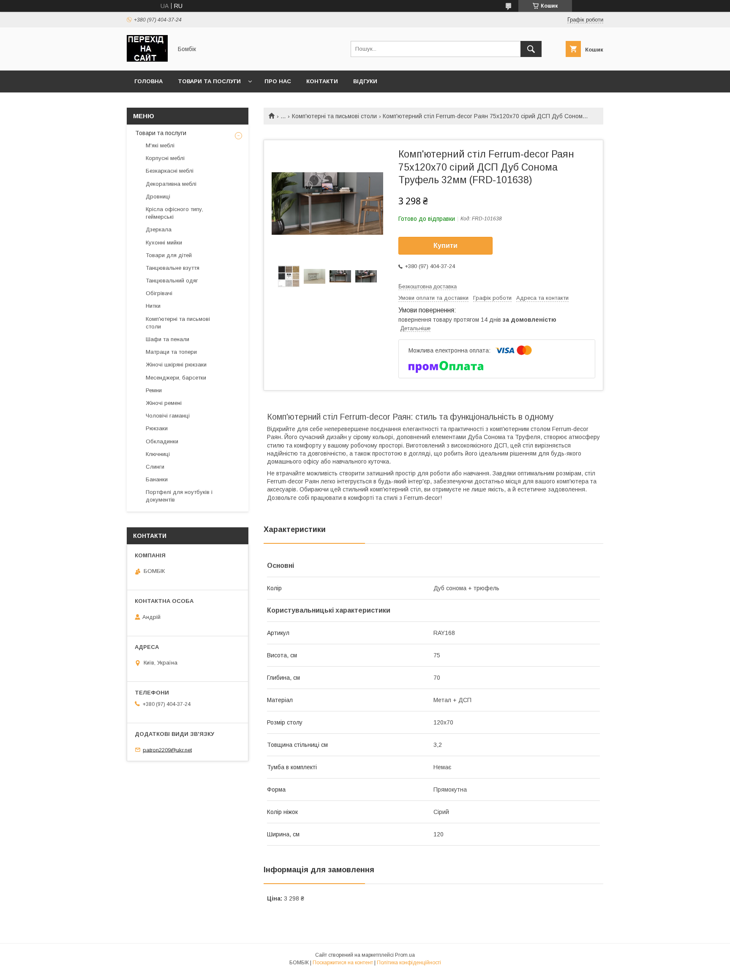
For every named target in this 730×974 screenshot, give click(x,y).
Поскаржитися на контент (343, 963)
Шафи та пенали (167, 339)
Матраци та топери (171, 352)
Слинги (155, 467)
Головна (148, 81)
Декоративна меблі (171, 184)
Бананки (157, 479)
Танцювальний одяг (172, 280)
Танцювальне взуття (172, 268)
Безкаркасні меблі (169, 171)
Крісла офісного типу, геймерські (174, 213)
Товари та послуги (209, 81)
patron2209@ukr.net (167, 749)
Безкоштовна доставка (427, 286)
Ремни (154, 390)
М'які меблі (160, 145)
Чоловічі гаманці (168, 415)
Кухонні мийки (164, 242)
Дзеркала (159, 229)
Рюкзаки (157, 428)
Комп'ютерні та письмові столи (334, 116)
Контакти (322, 81)
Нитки (153, 306)
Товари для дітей (169, 255)
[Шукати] (531, 49)
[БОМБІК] (147, 59)
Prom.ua (405, 955)
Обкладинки (162, 441)
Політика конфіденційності (409, 963)
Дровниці (158, 196)
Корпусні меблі (165, 158)
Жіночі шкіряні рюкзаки (176, 364)
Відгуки (365, 81)
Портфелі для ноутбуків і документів (179, 496)
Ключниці (158, 454)
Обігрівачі (159, 293)
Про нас (277, 81)
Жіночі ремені (164, 403)
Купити (445, 245)
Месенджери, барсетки (176, 377)
